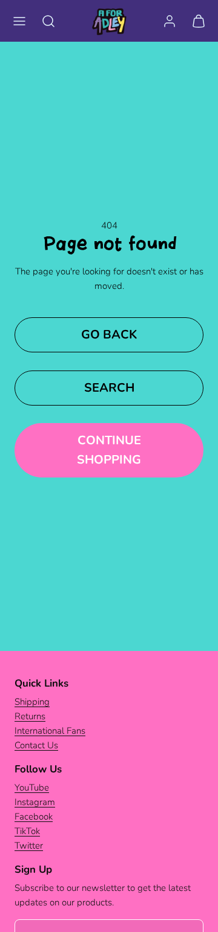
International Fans (50, 731)
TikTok (27, 831)
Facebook (34, 817)
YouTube (32, 788)
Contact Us (36, 745)
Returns (30, 716)
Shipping (32, 702)
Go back (109, 334)
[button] (19, 21)
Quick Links (41, 683)
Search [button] (109, 388)
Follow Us (38, 769)
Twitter (29, 846)
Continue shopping (109, 450)
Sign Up (33, 869)
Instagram (35, 802)
